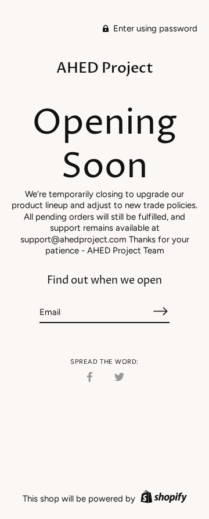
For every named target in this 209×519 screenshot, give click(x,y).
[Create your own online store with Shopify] (162, 498)
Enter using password (154, 28)
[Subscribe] (160, 311)
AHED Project (104, 68)
